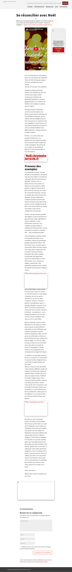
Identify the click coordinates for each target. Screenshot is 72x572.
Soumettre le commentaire (43, 552)
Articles (30, 7)
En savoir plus (58, 50)
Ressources (49, 7)
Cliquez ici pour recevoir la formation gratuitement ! (36, 25)
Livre (56, 7)
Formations (63, 7)
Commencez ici (39, 7)
